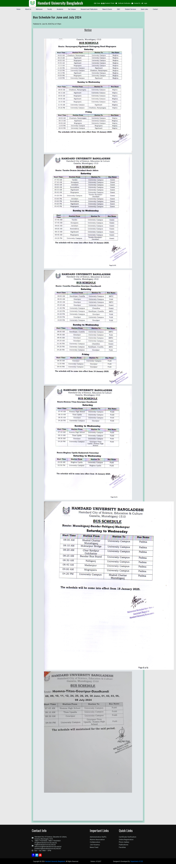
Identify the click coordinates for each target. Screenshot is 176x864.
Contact (155, 9)
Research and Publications (89, 9)
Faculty (49, 9)
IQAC (118, 9)
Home (18, 9)
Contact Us (137, 3)
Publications (123, 845)
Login (145, 3)
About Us (28, 9)
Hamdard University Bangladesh (55, 861)
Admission (39, 9)
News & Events (107, 9)
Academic (60, 9)
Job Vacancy (95, 845)
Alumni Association (97, 839)
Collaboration (95, 842)
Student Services (130, 9)
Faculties (122, 847)
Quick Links (144, 9)
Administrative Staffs (98, 837)
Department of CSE (136, 861)
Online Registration (126, 839)
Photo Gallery (124, 842)
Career (99, 3)
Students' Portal (109, 3)
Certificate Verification (124, 3)
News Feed (94, 847)
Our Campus (72, 9)
